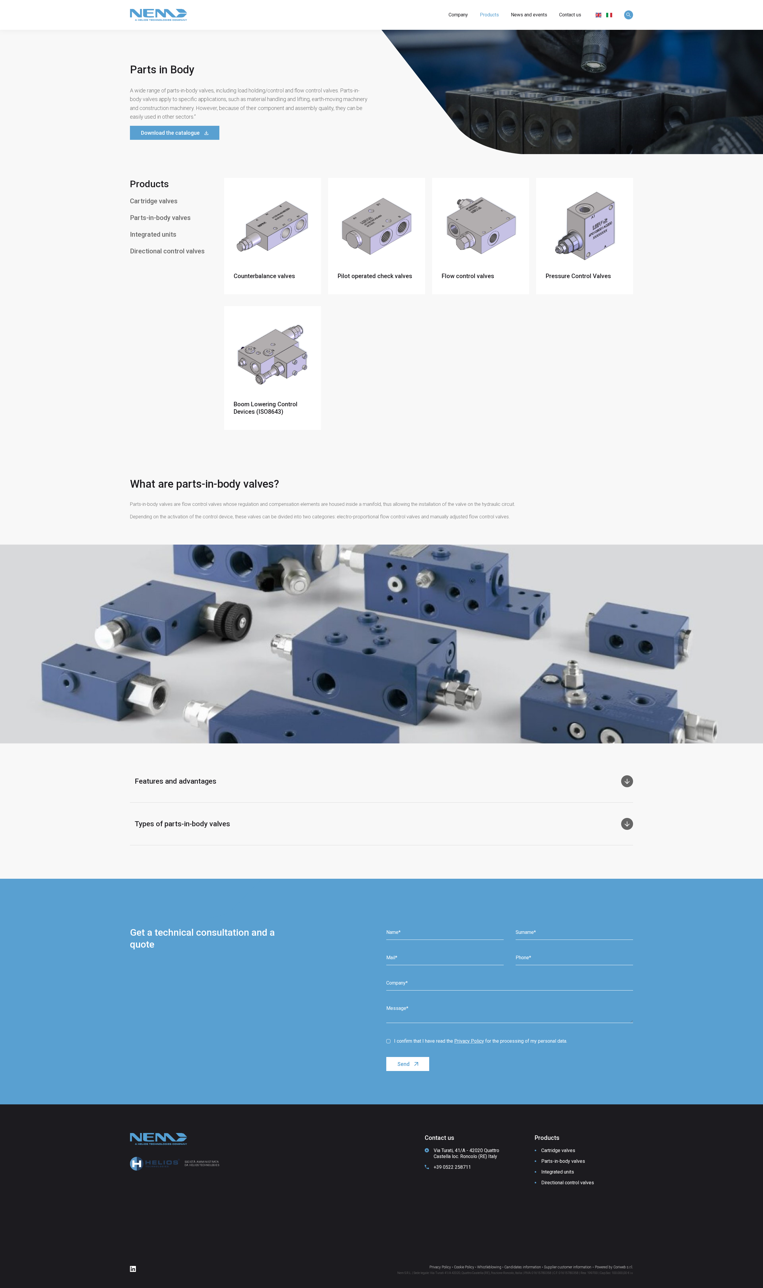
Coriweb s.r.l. (623, 1267)
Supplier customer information (567, 1267)
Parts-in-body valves (160, 217)
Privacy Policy (469, 1041)
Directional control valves (167, 251)
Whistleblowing (489, 1267)
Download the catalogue (170, 133)
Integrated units (153, 234)
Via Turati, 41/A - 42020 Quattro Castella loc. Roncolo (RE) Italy (466, 1153)
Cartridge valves (154, 201)
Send (403, 1064)
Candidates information (522, 1267)
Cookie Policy (464, 1267)
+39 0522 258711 (452, 1167)
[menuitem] (598, 15)
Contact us (570, 15)
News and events (529, 15)
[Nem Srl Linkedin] (172, 1269)
